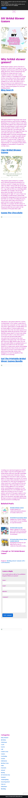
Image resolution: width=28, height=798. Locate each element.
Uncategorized (5, 782)
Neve (7, 796)
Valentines (4, 786)
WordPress (19, 796)
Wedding (3, 789)
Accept (4, 7)
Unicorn (3, 784)
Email (4, 586)
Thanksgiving (4, 779)
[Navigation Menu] (14, 11)
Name (4, 580)
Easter (3, 747)
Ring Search (7, 90)
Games (3, 754)
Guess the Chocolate (11, 213)
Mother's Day (5, 763)
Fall (2, 749)
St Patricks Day (5, 775)
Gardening (4, 756)
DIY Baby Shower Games (17, 507)
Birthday (3, 740)
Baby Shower (4, 737)
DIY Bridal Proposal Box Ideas (18, 517)
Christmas (4, 742)
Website (4, 591)
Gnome (3, 758)
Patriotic (3, 768)
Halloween (4, 761)
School (3, 770)
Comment (5, 597)
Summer (3, 777)
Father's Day (4, 751)
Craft (2, 744)
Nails (2, 765)
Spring (3, 772)
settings (16, 5)
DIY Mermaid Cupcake (16, 527)
